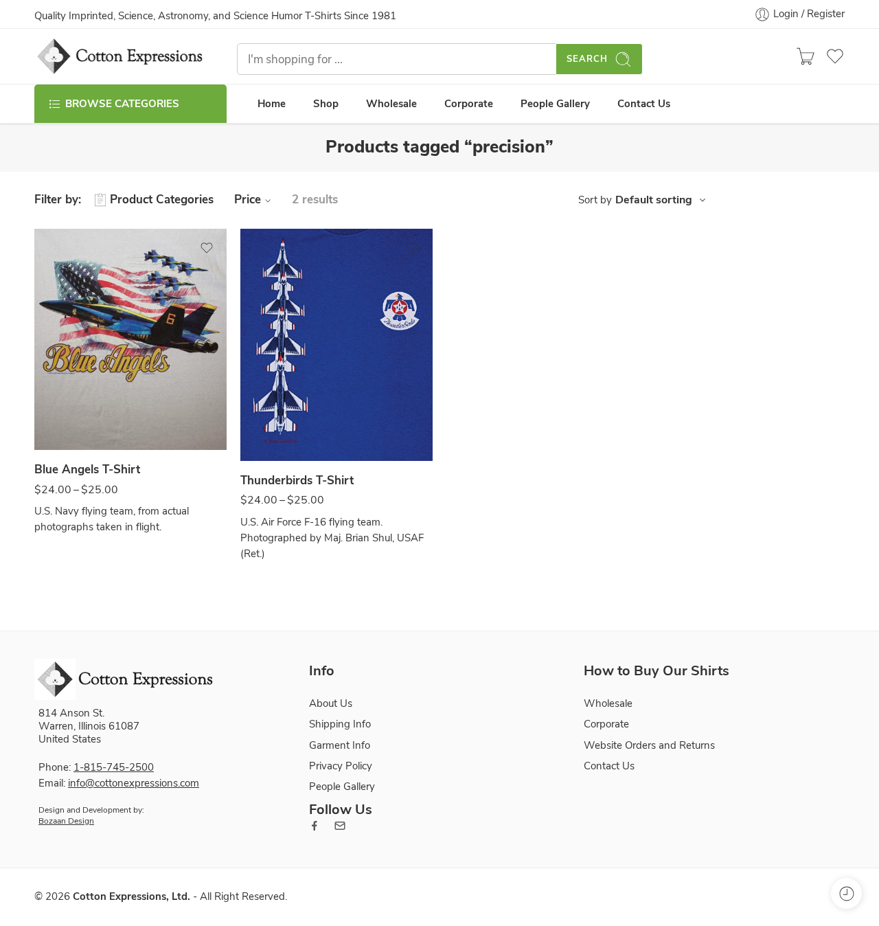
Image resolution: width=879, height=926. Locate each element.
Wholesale (391, 104)
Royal (278, 420)
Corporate (468, 104)
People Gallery (555, 104)
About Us (330, 703)
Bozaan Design (66, 820)
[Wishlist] (207, 248)
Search (587, 59)
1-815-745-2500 (113, 767)
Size (44, 436)
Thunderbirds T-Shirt (297, 480)
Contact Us (643, 104)
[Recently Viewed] (846, 893)
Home (272, 104)
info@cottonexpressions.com (133, 783)
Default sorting (653, 199)
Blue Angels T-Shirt (87, 469)
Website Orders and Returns (649, 745)
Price (247, 199)
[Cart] (805, 56)
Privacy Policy (340, 766)
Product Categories (162, 199)
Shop (326, 104)
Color (46, 391)
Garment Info (339, 745)
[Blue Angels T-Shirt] (130, 339)
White (71, 410)
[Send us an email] (340, 826)
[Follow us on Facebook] (314, 825)
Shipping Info (340, 724)
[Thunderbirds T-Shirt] (336, 345)
